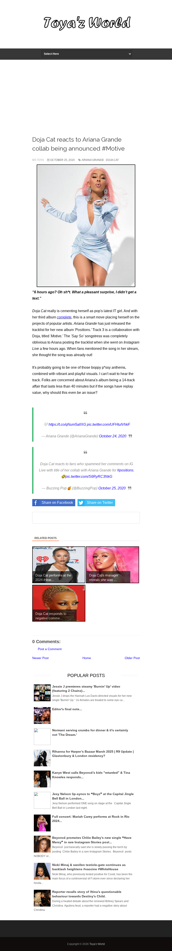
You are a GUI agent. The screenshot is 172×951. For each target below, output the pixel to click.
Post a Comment (50, 649)
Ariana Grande (93, 160)
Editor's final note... (67, 709)
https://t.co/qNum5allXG (67, 424)
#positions (125, 470)
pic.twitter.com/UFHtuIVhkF (108, 424)
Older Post (132, 658)
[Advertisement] (86, 93)
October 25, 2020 (112, 488)
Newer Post (40, 658)
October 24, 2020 (112, 436)
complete (64, 317)
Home (86, 658)
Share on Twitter (100, 502)
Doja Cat (112, 160)
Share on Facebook (57, 502)
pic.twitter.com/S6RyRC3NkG (88, 476)
